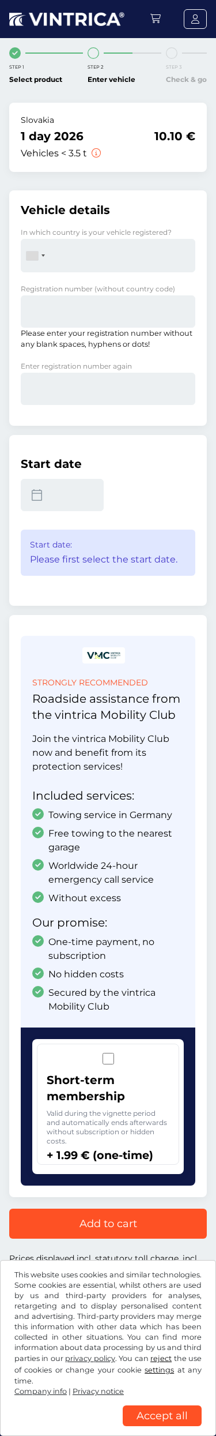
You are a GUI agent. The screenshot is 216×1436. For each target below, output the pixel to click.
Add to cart (108, 1223)
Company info (40, 1391)
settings (159, 1370)
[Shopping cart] (155, 18)
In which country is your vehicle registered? (96, 232)
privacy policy (90, 1358)
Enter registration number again (76, 366)
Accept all (162, 1415)
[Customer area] (195, 19)
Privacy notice (98, 1391)
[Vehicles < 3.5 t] (95, 153)
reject (161, 1358)
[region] (108, 1427)
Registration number (98, 288)
